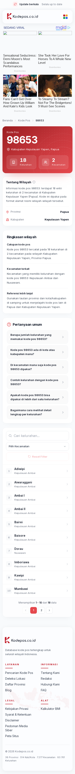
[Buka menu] (65, 16)
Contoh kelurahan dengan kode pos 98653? (34, 382)
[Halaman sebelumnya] (25, 610)
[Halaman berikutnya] (49, 610)
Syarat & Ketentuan (18, 714)
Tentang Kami (50, 673)
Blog (8, 690)
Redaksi (46, 678)
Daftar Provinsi (15, 684)
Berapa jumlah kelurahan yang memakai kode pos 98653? (30, 337)
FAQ (43, 690)
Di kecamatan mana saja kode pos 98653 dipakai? (33, 367)
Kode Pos (24, 120)
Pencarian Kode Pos (19, 673)
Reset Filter (39, 456)
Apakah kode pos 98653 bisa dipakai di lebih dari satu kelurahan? (34, 397)
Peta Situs (12, 736)
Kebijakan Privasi (16, 708)
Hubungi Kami (50, 684)
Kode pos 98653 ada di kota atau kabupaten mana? (32, 352)
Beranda (7, 120)
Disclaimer (12, 720)
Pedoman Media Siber (16, 728)
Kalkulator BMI (50, 708)
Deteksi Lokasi (15, 678)
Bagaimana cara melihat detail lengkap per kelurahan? (30, 412)
